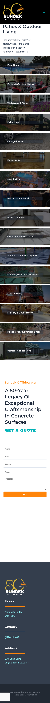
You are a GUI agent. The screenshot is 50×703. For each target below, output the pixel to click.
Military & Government (20, 312)
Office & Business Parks (20, 236)
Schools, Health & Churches (23, 274)
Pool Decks (13, 65)
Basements (13, 160)
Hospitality (13, 179)
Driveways (13, 122)
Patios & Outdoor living (20, 84)
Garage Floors (15, 141)
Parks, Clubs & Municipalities (23, 331)
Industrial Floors (16, 217)
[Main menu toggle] (44, 12)
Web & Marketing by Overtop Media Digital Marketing (25, 693)
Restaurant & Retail (18, 198)
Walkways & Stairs (17, 103)
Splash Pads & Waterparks (22, 255)
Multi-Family (14, 293)
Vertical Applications (19, 350)
